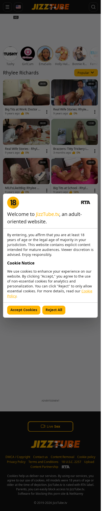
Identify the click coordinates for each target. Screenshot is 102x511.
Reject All (54, 309)
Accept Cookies (23, 309)
